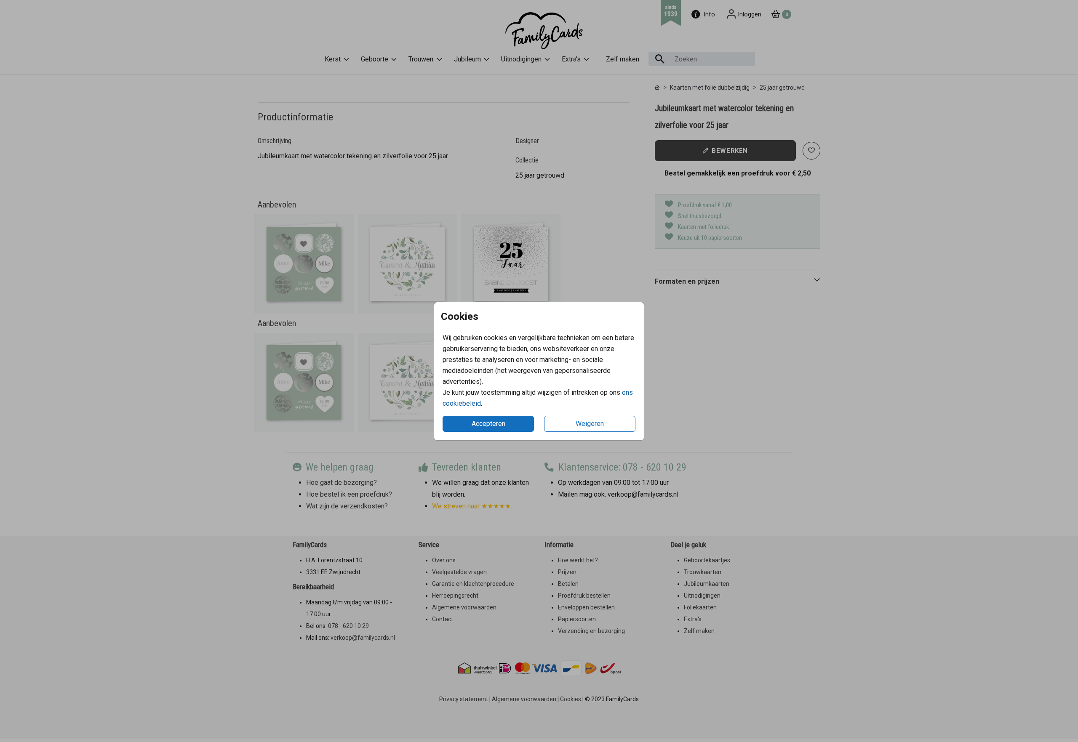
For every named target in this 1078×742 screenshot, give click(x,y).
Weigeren (590, 424)
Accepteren (488, 424)
